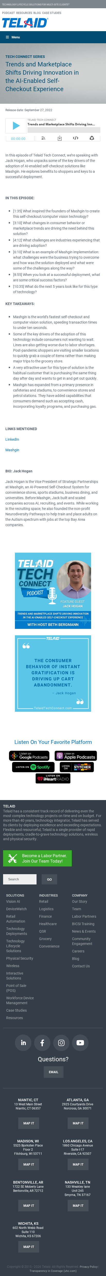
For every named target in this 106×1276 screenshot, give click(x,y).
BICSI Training (83, 923)
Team (76, 908)
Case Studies (16, 1010)
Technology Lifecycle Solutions (15, 946)
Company (79, 895)
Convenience (49, 946)
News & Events (84, 931)
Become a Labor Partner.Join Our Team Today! (44, 858)
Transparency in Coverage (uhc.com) (53, 1271)
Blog (75, 958)
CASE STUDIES (51, 13)
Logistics (46, 908)
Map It (28, 1123)
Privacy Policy (89, 1267)
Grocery (45, 938)
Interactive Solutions (14, 975)
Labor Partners (84, 916)
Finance (45, 916)
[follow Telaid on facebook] (42, 1043)
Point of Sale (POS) (16, 988)
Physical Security (19, 958)
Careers (78, 951)
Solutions (15, 895)
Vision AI (13, 901)
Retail (43, 901)
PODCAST (8, 13)
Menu (16, 37)
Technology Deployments (16, 931)
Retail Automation (15, 919)
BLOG (37, 13)
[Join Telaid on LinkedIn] (23, 1043)
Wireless (12, 965)
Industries (48, 895)
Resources (14, 1017)
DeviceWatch (16, 908)
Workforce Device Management (20, 1000)
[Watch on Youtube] (80, 1043)
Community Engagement (82, 941)
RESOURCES (24, 13)
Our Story (79, 901)
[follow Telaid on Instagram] (61, 1043)
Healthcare (48, 923)
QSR (42, 931)
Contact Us (81, 965)
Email (53, 1072)
